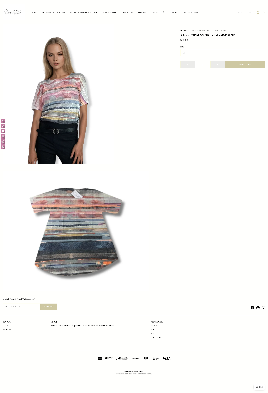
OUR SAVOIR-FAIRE (191, 12)
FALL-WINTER (127, 12)
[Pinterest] (258, 307)
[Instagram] (263, 307)
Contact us (156, 337)
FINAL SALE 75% (158, 12)
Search (154, 325)
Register (7, 329)
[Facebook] (252, 307)
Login (250, 12)
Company (174, 12)
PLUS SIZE (142, 12)
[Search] (263, 13)
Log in (6, 325)
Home (183, 30)
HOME (34, 12)
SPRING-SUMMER (109, 12)
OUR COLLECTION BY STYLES (53, 12)
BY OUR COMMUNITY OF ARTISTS (83, 12)
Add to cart (245, 64)
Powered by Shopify (145, 374)
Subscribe (49, 307)
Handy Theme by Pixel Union (126, 374)
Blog (153, 333)
